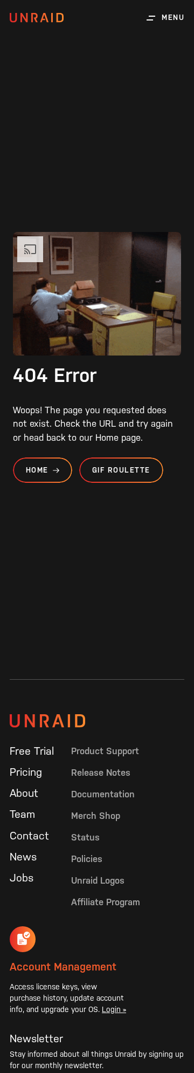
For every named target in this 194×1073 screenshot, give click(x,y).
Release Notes (100, 772)
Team (22, 814)
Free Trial (32, 750)
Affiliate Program (105, 902)
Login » (114, 1009)
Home (37, 470)
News (23, 856)
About (24, 793)
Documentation (103, 794)
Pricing (26, 772)
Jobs (21, 877)
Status (85, 837)
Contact (29, 835)
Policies (86, 858)
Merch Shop (95, 815)
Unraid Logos (97, 880)
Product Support (105, 751)
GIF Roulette (121, 470)
